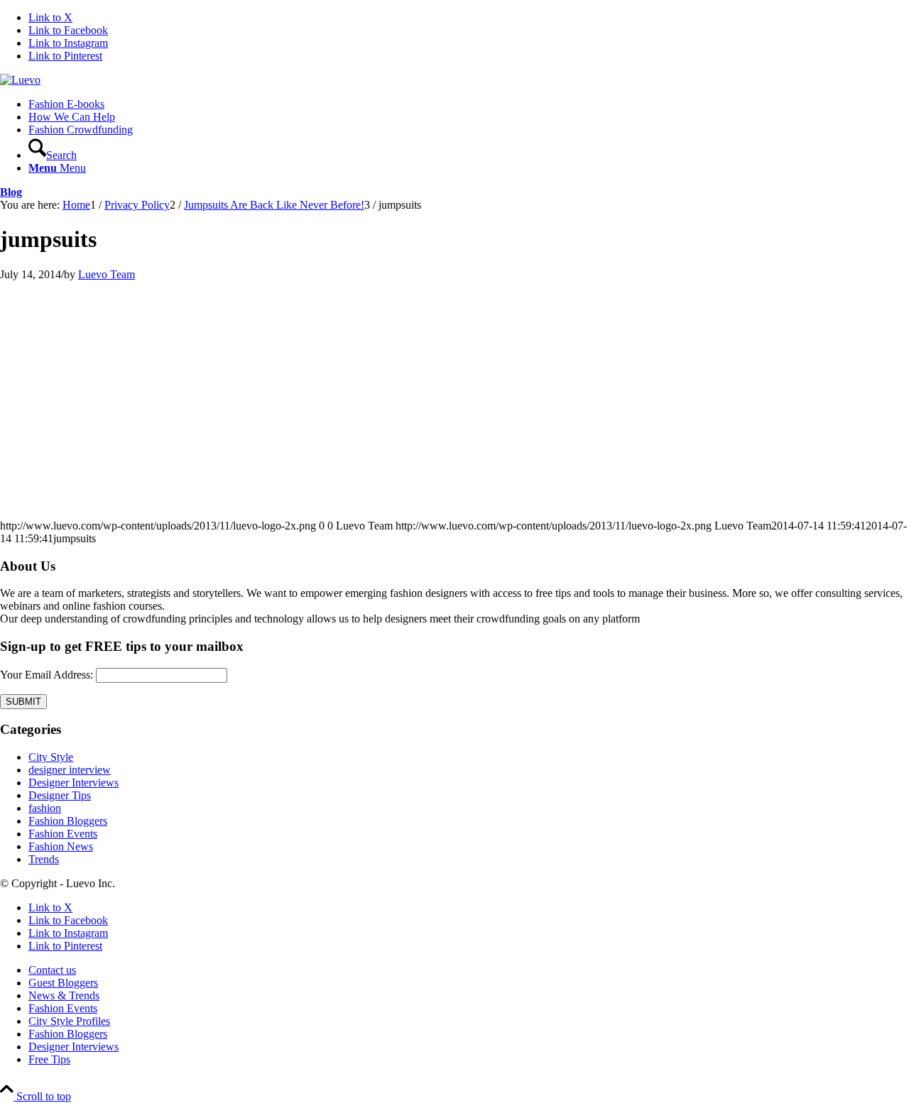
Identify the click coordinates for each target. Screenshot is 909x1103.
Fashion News (60, 846)
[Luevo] (20, 80)
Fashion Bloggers (67, 821)
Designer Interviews (73, 783)
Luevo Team (106, 274)
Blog (11, 192)
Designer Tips (59, 795)
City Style (50, 757)
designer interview (69, 770)
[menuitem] (468, 104)
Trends (43, 859)
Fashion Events (62, 834)
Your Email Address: (46, 675)
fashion (44, 808)
